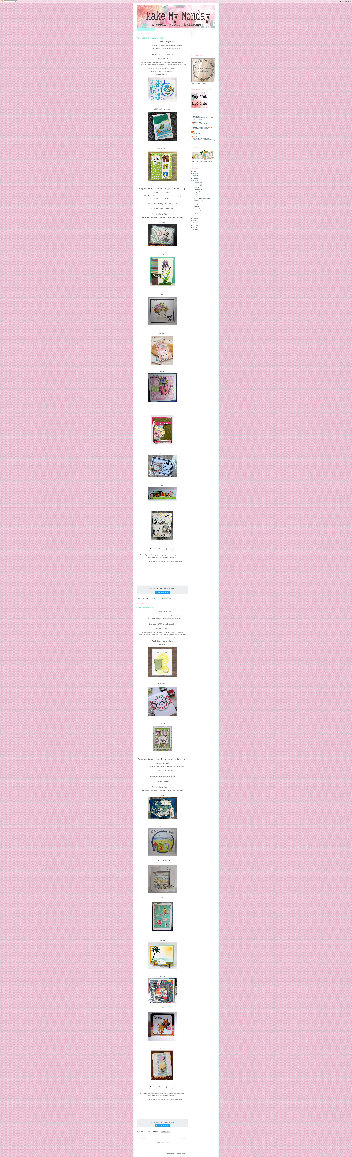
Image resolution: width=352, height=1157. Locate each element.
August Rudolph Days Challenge (201, 124)
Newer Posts (141, 1138)
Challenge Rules (149, 29)
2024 (194, 176)
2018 (194, 223)
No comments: (156, 598)
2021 (194, 216)
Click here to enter (162, 592)
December (197, 182)
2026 (194, 171)
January (197, 213)
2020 (194, 218)
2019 (194, 220)
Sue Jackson (196, 116)
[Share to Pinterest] (170, 598)
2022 (194, 180)
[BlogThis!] (165, 598)
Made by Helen (197, 122)
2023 (194, 178)
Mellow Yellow (196, 133)
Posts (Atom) (165, 1142)
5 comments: (155, 1131)
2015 (194, 230)
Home (139, 29)
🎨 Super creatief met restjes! (200, 128)
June (196, 196)
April (196, 206)
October (197, 187)
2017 (194, 225)
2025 (194, 173)
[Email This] (163, 598)
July (196, 194)
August (197, 192)
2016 (194, 227)
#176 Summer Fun (145, 607)
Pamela (195, 136)
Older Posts (183, 1138)
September (198, 189)
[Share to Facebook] (168, 598)
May (196, 204)
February (197, 210)
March (196, 208)
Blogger (184, 1153)
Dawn (194, 132)
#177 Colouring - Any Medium (150, 38)
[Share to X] (166, 598)
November (197, 185)
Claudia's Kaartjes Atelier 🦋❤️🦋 (202, 127)
